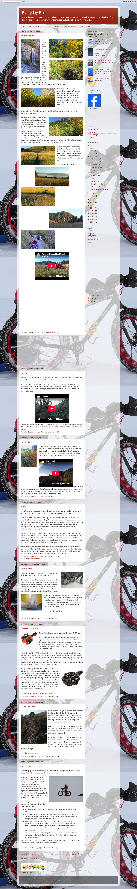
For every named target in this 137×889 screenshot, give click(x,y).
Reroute (24, 373)
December (95, 159)
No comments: (50, 332)
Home (23, 26)
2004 (92, 222)
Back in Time (26, 569)
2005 (92, 219)
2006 (92, 216)
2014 (92, 156)
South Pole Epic (33, 26)
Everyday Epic (34, 12)
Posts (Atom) (34, 858)
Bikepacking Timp (28, 35)
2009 (92, 208)
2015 (92, 154)
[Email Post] (58, 332)
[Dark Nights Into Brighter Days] (91, 52)
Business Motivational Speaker (65, 26)
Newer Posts (27, 854)
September (96, 167)
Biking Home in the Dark (31, 766)
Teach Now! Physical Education (102, 79)
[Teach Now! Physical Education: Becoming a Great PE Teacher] (91, 72)
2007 (92, 213)
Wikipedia (91, 137)
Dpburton (93, 298)
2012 (92, 202)
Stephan (93, 301)
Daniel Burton (91, 93)
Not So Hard (26, 442)
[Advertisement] (52, 351)
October (95, 164)
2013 (92, 199)
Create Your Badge (93, 108)
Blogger (80, 881)
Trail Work (25, 507)
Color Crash (47, 26)
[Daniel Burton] (94, 106)
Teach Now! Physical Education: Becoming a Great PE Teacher (103, 71)
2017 (92, 148)
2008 (92, 211)
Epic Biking (91, 132)
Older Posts (77, 854)
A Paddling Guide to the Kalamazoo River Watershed (104, 61)
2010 (92, 205)
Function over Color (29, 629)
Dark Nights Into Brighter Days (103, 50)
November (95, 162)
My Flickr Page (93, 135)
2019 (92, 145)
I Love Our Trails (28, 706)
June (94, 196)
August (94, 193)
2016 (92, 151)
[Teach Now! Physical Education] (91, 82)
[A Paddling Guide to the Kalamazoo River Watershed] (91, 63)
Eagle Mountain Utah (33, 558)
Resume (89, 26)
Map (81, 26)
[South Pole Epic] (91, 42)
